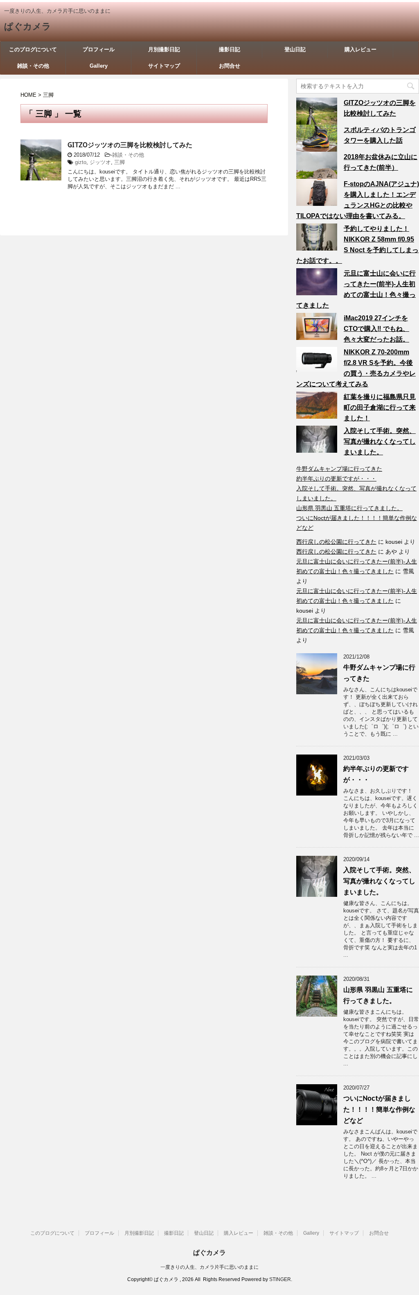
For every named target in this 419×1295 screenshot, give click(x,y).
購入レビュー (360, 49)
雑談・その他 (33, 66)
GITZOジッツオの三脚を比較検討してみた (130, 145)
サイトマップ (164, 66)
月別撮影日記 (164, 49)
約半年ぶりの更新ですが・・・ (336, 478)
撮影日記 (229, 49)
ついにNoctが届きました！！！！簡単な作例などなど (379, 1109)
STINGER (280, 1279)
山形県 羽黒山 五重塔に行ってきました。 (349, 508)
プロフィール (99, 49)
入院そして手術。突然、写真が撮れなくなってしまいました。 (380, 441)
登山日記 (295, 49)
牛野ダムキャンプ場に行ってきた (339, 468)
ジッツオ (100, 162)
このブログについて (33, 49)
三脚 (119, 162)
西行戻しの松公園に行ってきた (336, 541)
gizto (80, 162)
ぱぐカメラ (27, 26)
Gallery (99, 66)
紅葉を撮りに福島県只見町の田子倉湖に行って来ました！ (380, 407)
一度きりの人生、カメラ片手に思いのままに (209, 1267)
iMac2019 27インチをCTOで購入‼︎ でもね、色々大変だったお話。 (376, 329)
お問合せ (229, 66)
